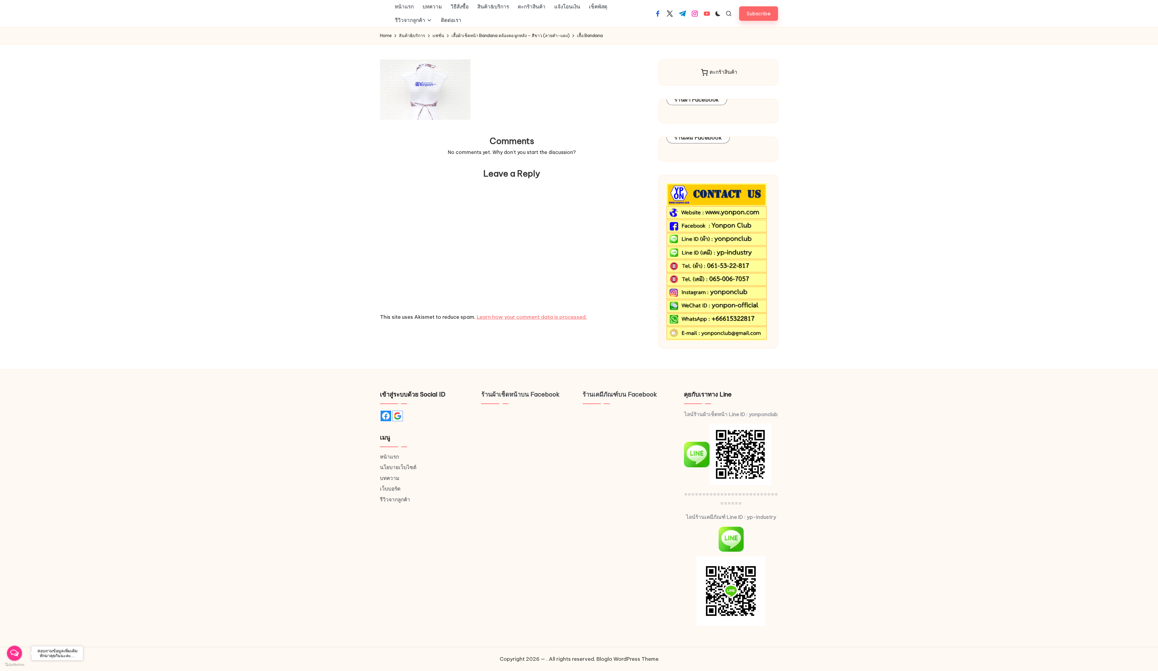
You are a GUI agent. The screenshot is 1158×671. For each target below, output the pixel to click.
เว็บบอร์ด (390, 488)
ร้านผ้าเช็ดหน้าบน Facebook (520, 394)
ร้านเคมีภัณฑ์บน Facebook (620, 394)
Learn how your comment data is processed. (532, 317)
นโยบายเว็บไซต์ (398, 467)
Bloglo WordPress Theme (627, 659)
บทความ (389, 478)
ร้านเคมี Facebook (698, 137)
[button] (758, 13)
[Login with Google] (397, 416)
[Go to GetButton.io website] (14, 665)
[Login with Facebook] (386, 416)
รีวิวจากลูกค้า (395, 499)
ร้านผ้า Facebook (696, 99)
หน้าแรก (389, 456)
